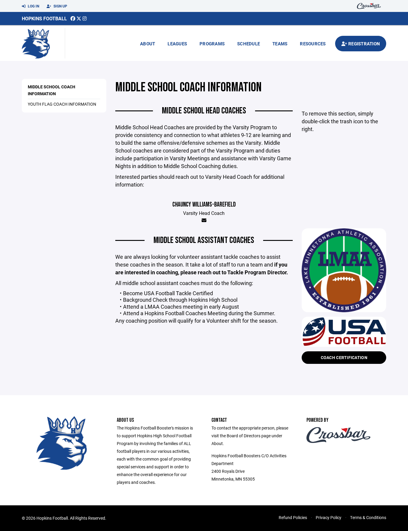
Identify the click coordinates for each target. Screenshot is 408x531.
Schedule (248, 44)
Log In (33, 6)
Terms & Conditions (368, 517)
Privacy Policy (328, 517)
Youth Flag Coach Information (62, 104)
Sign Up (60, 6)
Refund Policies (293, 517)
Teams (279, 44)
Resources (313, 44)
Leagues (177, 44)
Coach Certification (344, 357)
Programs (212, 44)
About (147, 44)
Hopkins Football (44, 18)
